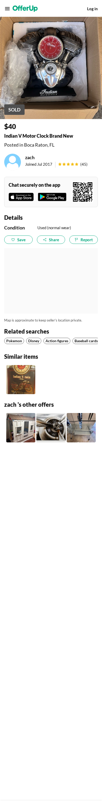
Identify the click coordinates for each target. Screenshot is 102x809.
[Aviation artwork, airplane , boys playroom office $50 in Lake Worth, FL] (50, 427)
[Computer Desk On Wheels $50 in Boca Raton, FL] (81, 427)
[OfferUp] (25, 9)
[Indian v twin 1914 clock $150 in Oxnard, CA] (20, 379)
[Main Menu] (7, 9)
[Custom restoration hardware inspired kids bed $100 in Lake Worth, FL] (20, 427)
